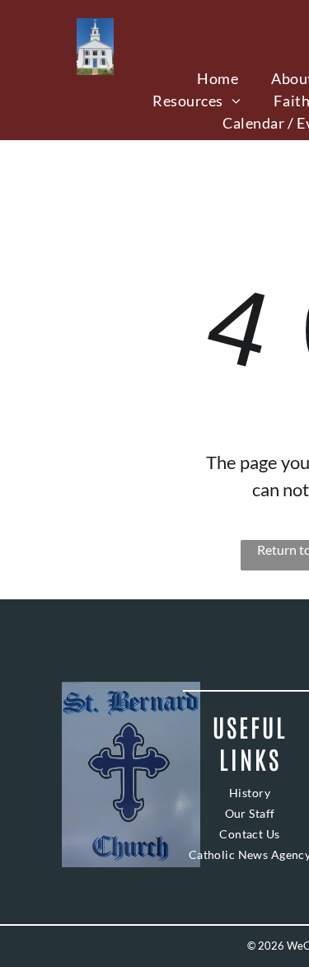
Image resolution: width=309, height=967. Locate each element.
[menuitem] (217, 79)
